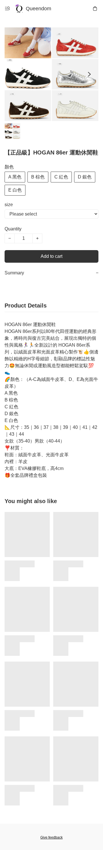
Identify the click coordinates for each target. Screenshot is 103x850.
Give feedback (51, 837)
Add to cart (51, 256)
